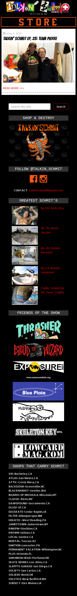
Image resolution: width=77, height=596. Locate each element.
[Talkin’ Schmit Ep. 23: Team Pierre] (38, 63)
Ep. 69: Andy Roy (52, 208)
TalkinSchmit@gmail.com (46, 190)
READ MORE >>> (13, 88)
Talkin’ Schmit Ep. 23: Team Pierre (30, 38)
